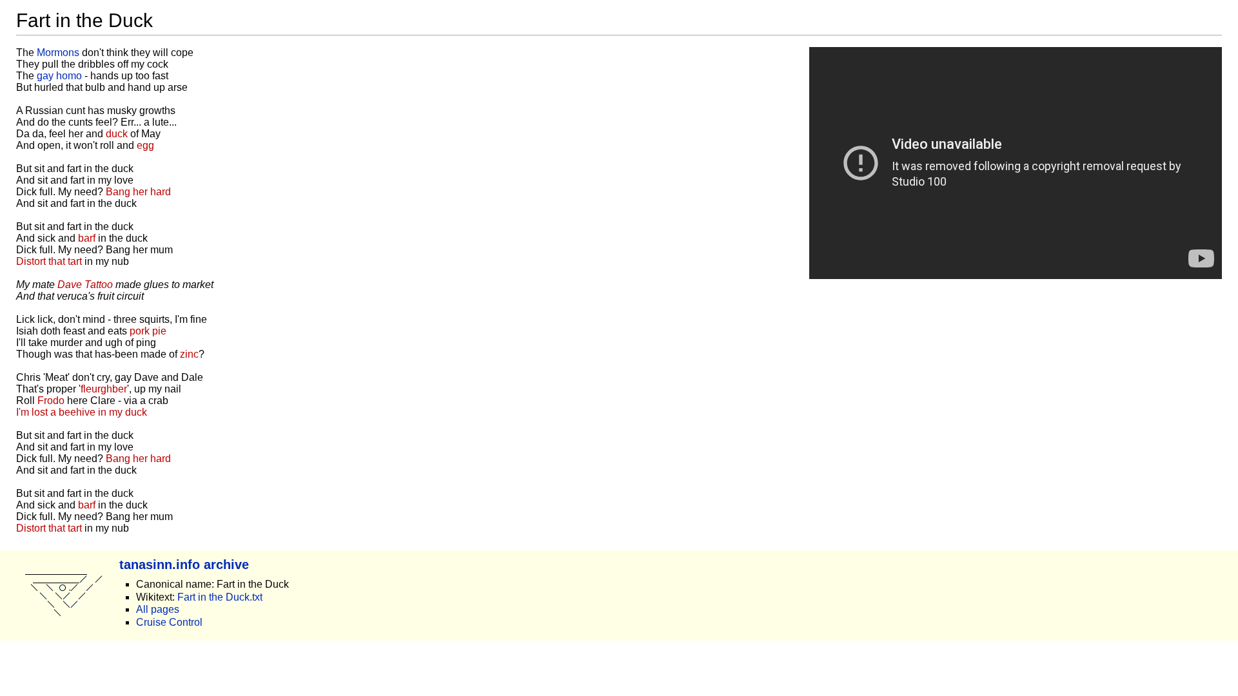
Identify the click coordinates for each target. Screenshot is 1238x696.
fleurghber (104, 388)
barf (86, 238)
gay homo (59, 75)
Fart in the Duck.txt (219, 597)
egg (145, 145)
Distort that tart (49, 261)
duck (117, 133)
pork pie (148, 330)
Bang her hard (138, 191)
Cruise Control (169, 622)
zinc (189, 354)
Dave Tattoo (85, 284)
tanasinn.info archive (184, 564)
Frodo (50, 400)
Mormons (58, 52)
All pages (157, 609)
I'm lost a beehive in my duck (81, 412)
